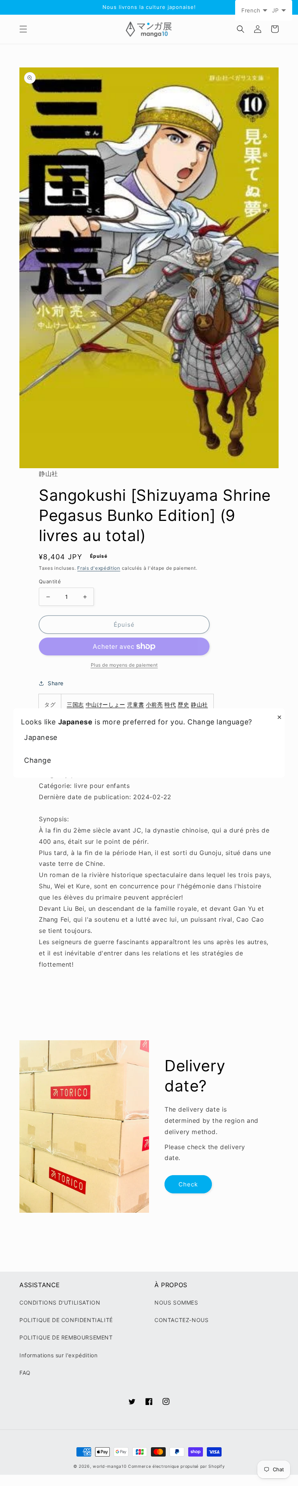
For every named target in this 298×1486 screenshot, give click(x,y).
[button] (23, 29)
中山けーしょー (105, 704)
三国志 (75, 704)
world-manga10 (109, 1466)
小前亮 (154, 704)
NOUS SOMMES (176, 1302)
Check (188, 1184)
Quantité (50, 581)
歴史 (183, 704)
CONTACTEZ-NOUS (181, 1320)
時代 (170, 704)
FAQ (25, 1372)
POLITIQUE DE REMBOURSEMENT (66, 1337)
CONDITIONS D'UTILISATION (59, 1302)
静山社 (199, 704)
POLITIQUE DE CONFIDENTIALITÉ (66, 1320)
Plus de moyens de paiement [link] (124, 665)
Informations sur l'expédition (58, 1355)
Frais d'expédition (98, 568)
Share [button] (56, 683)
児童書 (135, 704)
